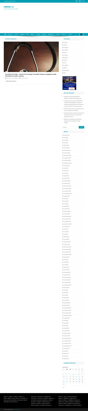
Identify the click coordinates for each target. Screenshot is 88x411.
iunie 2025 (66, 170)
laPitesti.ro (39, 403)
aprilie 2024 (66, 206)
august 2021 (66, 287)
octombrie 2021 (67, 282)
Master (38, 34)
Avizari (16, 34)
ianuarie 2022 (67, 274)
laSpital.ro (16, 396)
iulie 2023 (66, 229)
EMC (28, 34)
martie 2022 (66, 269)
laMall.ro (9, 398)
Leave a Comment (24, 78)
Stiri (65, 72)
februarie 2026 (67, 150)
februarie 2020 (67, 333)
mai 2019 (66, 356)
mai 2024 (66, 203)
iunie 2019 (66, 353)
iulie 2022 (66, 259)
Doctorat (44, 34)
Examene (10, 34)
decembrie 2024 (67, 185)
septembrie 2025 (67, 163)
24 (63, 381)
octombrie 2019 (67, 343)
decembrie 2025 (67, 155)
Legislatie (22, 34)
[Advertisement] (44, 22)
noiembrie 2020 (67, 310)
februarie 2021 (67, 302)
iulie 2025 (66, 168)
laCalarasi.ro (45, 400)
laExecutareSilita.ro (13, 400)
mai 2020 (66, 325)
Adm (17, 78)
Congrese (66, 47)
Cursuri (58, 34)
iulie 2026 (66, 137)
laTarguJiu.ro (62, 405)
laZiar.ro (13, 398)
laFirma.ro (17, 398)
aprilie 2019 (66, 358)
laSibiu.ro (60, 403)
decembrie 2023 (67, 216)
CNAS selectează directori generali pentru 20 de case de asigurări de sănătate (73, 109)
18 (66, 379)
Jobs (65, 62)
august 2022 (66, 257)
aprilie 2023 (66, 236)
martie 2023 (66, 239)
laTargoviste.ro (77, 403)
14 (76, 376)
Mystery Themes (16, 409)
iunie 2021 (66, 292)
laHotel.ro (21, 396)
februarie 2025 (67, 180)
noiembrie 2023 (67, 219)
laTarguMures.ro (68, 405)
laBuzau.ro (40, 400)
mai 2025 (66, 173)
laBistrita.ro (77, 400)
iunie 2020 (66, 323)
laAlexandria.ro (73, 398)
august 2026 (66, 135)
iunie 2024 (66, 201)
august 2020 (66, 318)
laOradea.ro (33, 403)
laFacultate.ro (23, 398)
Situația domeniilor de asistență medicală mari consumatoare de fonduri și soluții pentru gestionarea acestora (74, 115)
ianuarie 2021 (67, 305)
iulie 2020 (66, 320)
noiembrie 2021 (67, 279)
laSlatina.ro (65, 403)
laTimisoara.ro (34, 400)
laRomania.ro (34, 396)
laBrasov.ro (61, 396)
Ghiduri (32, 34)
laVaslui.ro (61, 398)
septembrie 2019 (67, 346)
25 (66, 381)
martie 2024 (66, 208)
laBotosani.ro (61, 401)
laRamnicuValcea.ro (35, 405)
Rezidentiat (50, 34)
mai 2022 (66, 264)
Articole (65, 42)
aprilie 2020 (66, 328)
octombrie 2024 (67, 191)
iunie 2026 (66, 140)
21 (76, 379)
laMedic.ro (11, 396)
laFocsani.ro (33, 401)
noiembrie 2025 (67, 158)
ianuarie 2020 (67, 335)
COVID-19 (64, 34)
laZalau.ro (80, 405)
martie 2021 (66, 300)
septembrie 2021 (67, 285)
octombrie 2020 (67, 313)
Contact (70, 34)
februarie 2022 (67, 272)
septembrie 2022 (67, 254)
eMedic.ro (9, 6)
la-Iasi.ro (66, 396)
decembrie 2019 (67, 338)
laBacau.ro (65, 400)
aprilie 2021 (66, 297)
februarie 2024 (67, 211)
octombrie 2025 (67, 160)
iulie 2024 (66, 198)
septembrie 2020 (67, 315)
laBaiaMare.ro (71, 400)
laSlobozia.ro (71, 403)
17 (63, 379)
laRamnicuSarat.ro (46, 403)
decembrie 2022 (67, 246)
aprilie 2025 (66, 175)
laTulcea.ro (75, 405)
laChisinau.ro (20, 400)
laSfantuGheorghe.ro (72, 396)
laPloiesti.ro (51, 398)
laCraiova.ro (40, 398)
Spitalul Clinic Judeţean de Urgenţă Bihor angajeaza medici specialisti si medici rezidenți (73, 121)
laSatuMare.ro (77, 401)
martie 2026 (66, 147)
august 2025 (66, 165)
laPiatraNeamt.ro (7, 401)
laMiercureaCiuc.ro (46, 401)
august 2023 (66, 226)
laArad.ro (60, 400)
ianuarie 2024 (67, 213)
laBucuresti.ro (41, 396)
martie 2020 (66, 330)
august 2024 (66, 196)
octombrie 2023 (67, 221)
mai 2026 (66, 142)
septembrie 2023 (67, 224)
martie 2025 (66, 178)
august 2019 (66, 348)
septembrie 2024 (67, 193)
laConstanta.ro (34, 398)
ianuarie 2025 (67, 183)
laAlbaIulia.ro (66, 398)
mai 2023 (66, 234)
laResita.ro (71, 401)
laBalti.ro (25, 400)
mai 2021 (66, 295)
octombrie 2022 (67, 252)
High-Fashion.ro (14, 401)
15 (79, 376)
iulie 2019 (66, 351)
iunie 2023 (66, 231)
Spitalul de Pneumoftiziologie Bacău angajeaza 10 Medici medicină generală (72, 97)
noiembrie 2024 (67, 188)
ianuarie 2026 (67, 152)
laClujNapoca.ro (47, 396)
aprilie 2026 (66, 145)
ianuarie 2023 (67, 244)
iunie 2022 (66, 262)
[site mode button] (80, 34)
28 (76, 381)
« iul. (63, 387)
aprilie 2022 (66, 267)
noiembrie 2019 (67, 340)
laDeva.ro (51, 400)
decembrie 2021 (67, 277)
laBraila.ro (67, 401)
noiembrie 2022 (67, 249)
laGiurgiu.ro (39, 401)
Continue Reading (12, 81)
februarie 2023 (67, 241)
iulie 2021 (66, 290)
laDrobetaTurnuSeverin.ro (46, 405)
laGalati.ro (46, 398)
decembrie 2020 (67, 307)
